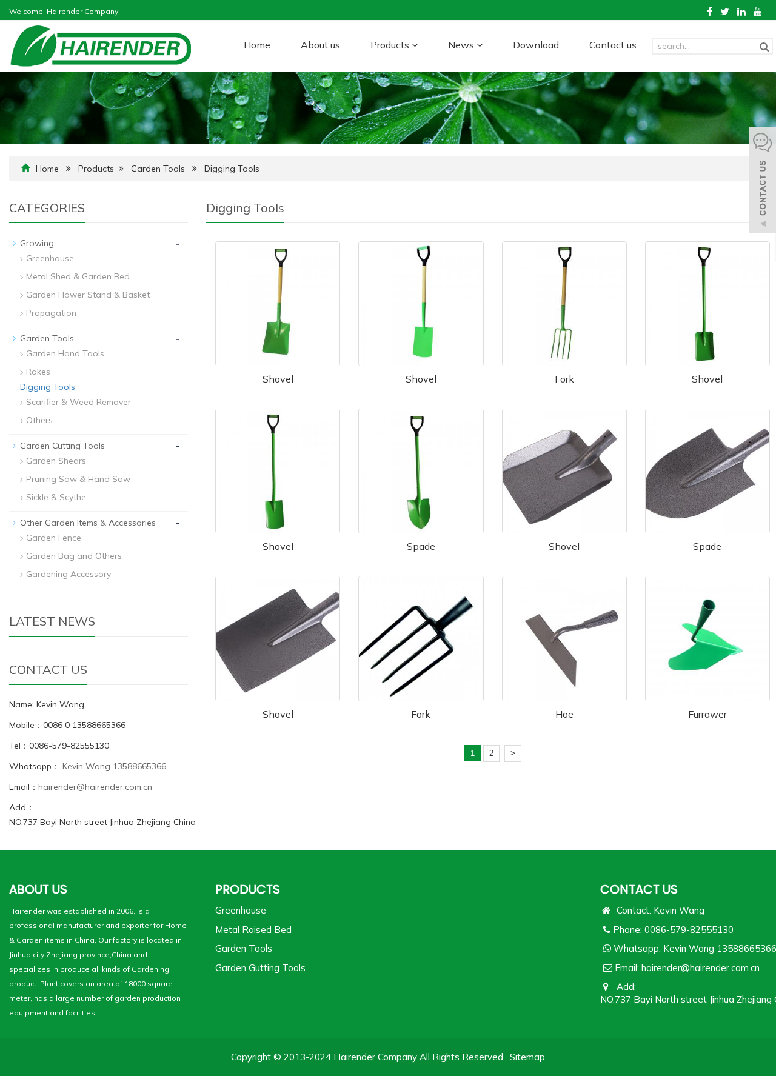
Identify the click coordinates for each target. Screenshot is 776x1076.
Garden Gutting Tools (260, 968)
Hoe (564, 714)
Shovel (278, 379)
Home (257, 45)
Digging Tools (231, 168)
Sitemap (527, 1057)
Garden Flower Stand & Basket (88, 294)
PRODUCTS (247, 889)
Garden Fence (53, 537)
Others (39, 420)
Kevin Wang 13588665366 (113, 766)
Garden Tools (159, 168)
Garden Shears (56, 460)
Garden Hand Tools (65, 353)
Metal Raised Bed (253, 929)
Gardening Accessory (68, 574)
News (462, 45)
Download (536, 45)
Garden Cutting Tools (62, 445)
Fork (564, 379)
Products (391, 45)
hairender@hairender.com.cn (95, 786)
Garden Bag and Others (74, 555)
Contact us (613, 45)
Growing (37, 243)
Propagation (51, 312)
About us (320, 45)
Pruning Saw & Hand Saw (78, 478)
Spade (421, 546)
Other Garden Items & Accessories (88, 522)
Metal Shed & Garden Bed (78, 276)
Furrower (707, 714)
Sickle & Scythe (56, 497)
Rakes (38, 371)
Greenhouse (50, 258)
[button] (415, 45)
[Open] (762, 181)
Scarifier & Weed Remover (78, 401)
